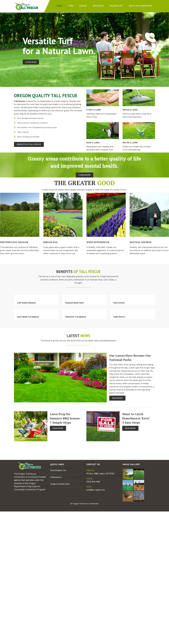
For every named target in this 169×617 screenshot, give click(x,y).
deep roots (119, 317)
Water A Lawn (130, 142)
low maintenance (26, 303)
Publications (56, 477)
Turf (70, 6)
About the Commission (140, 6)
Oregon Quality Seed (59, 484)
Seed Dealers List (58, 470)
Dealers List (116, 6)
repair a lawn (130, 110)
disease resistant (74, 303)
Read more (117, 398)
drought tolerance (75, 317)
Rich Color (119, 303)
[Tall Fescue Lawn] (139, 474)
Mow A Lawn (93, 142)
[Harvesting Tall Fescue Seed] (128, 496)
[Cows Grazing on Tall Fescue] (128, 485)
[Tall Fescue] (139, 496)
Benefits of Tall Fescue (29, 144)
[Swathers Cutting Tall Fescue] (139, 485)
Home (59, 6)
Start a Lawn (93, 110)
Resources (98, 6)
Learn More (30, 62)
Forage (83, 6)
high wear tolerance (28, 317)
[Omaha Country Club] (128, 474)
